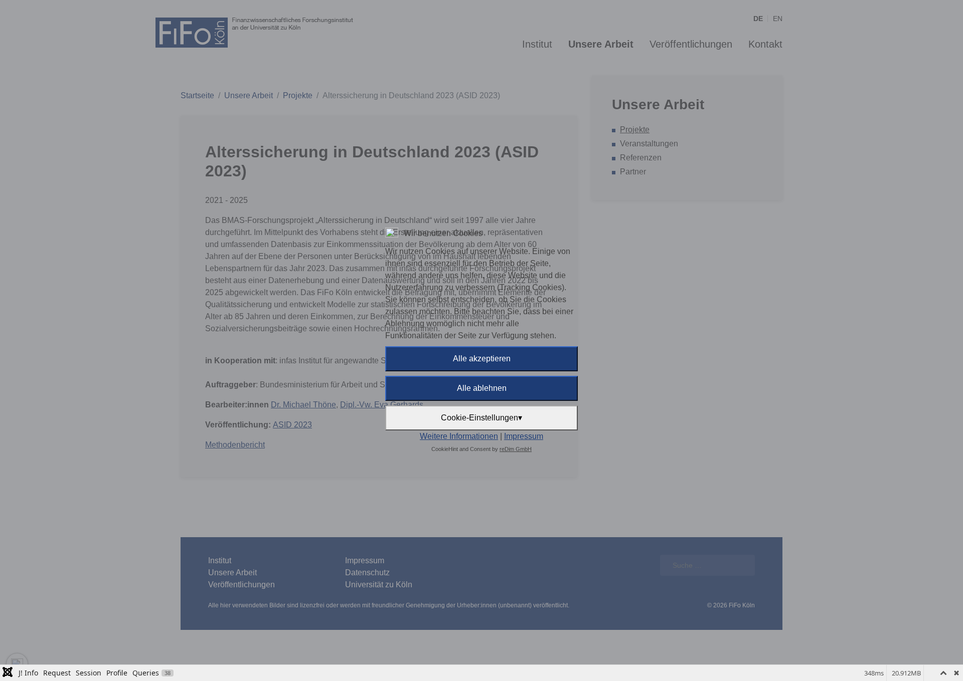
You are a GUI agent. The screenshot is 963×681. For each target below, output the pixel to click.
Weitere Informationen (459, 436)
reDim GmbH (516, 449)
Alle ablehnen (482, 388)
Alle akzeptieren (482, 358)
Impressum (523, 436)
